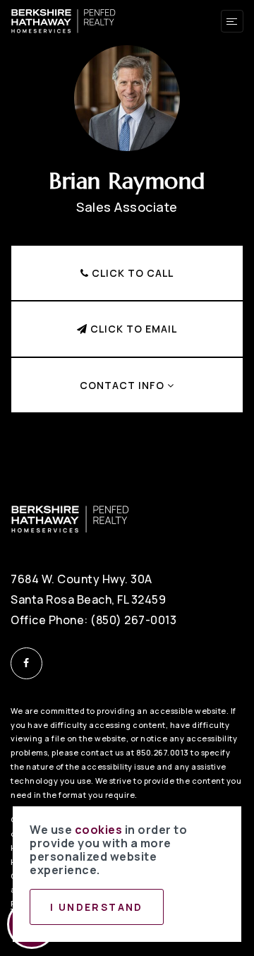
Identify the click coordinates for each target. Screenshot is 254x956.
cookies (99, 829)
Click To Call (131, 273)
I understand (96, 907)
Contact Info (123, 385)
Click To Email (132, 328)
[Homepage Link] (63, 20)
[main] (127, 229)
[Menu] (232, 21)
